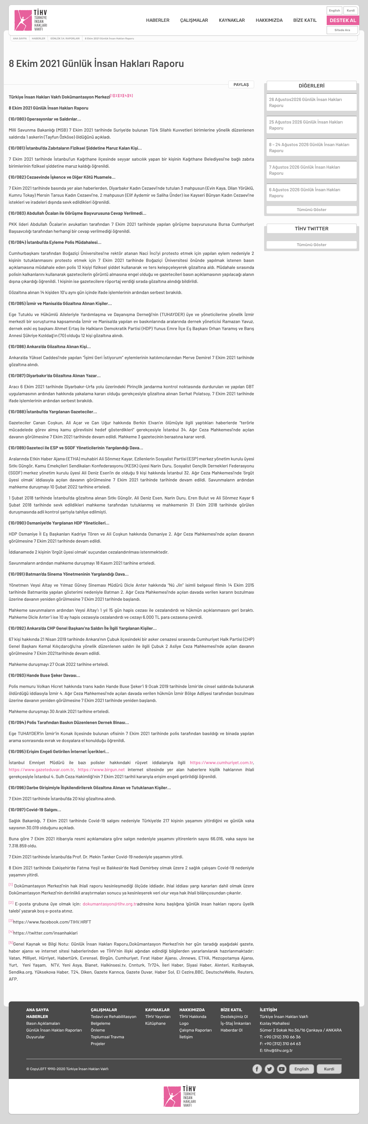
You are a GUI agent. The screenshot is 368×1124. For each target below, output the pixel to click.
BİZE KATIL (305, 20)
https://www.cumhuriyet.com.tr (221, 762)
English (334, 10)
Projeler (98, 1043)
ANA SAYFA (37, 1009)
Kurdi (351, 10)
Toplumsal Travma (107, 1037)
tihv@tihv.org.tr (278, 1050)
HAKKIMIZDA (269, 20)
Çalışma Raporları (195, 1030)
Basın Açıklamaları (43, 1023)
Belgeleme (100, 1023)
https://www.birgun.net (101, 769)
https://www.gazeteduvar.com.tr (41, 769)
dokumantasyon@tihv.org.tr (110, 903)
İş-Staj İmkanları (236, 1023)
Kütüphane (155, 1023)
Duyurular (35, 1037)
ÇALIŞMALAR (194, 20)
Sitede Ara (342, 30)
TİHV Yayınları (157, 1016)
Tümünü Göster (311, 209)
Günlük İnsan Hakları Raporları (54, 1030)
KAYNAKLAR (232, 20)
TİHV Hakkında (193, 1016)
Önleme (98, 1030)
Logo (184, 1023)
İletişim (186, 1037)
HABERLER (157, 20)
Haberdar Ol (231, 1030)
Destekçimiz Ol (234, 1016)
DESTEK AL (343, 20)
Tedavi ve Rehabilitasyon (113, 1016)
